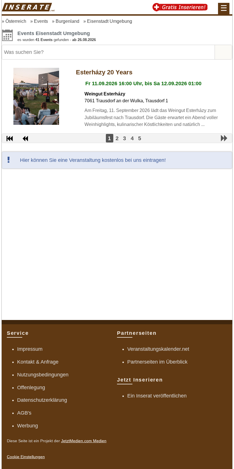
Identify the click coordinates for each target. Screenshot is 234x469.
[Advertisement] (117, 243)
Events (41, 21)
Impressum (30, 349)
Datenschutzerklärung (42, 400)
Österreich (15, 21)
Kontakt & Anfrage (37, 362)
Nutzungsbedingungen (42, 375)
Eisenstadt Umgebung (109, 21)
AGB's (24, 413)
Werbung (27, 426)
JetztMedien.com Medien (83, 441)
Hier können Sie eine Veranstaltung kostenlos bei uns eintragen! (93, 160)
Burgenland (67, 21)
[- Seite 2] (224, 138)
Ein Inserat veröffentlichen (157, 396)
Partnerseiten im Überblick (157, 362)
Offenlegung (31, 387)
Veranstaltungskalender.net (158, 349)
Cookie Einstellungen (26, 456)
